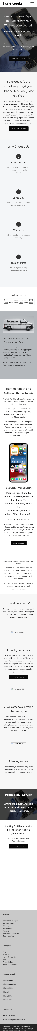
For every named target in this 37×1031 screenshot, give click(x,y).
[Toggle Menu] (32, 3)
